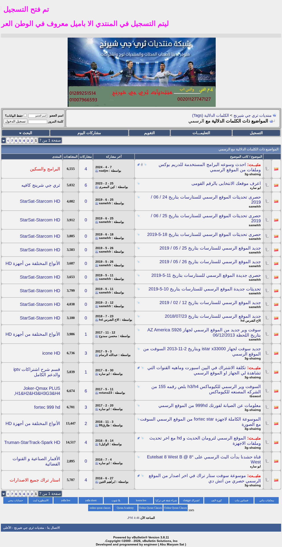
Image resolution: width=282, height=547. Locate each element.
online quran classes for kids (100, 508)
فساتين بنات (241, 500)
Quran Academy (125, 507)
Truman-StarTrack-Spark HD (32, 442)
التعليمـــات (201, 133)
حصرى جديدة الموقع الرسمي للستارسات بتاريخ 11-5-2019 (206, 275)
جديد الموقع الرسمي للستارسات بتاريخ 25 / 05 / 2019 (210, 248)
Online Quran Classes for (175, 508)
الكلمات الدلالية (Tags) (210, 115)
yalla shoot (90, 500)
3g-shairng (253, 174)
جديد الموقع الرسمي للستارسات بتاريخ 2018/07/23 (213, 316)
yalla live (65, 500)
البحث (27, 133)
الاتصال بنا (53, 527)
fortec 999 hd (47, 407)
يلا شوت (115, 500)
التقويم (149, 133)
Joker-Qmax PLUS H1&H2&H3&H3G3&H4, (37, 391)
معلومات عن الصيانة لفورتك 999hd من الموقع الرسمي (209, 405)
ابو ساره (255, 188)
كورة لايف (216, 500)
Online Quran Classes (150, 507)
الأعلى (7, 527)
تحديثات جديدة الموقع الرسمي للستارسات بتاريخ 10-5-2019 (204, 288)
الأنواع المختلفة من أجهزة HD (33, 263)
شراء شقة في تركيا (166, 500)
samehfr (255, 206)
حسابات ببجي (15, 500)
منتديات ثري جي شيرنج (253, 115)
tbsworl (255, 396)
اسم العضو (56, 115)
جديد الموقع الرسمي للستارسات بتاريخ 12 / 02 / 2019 (210, 302)
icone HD (51, 353)
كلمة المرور (55, 121)
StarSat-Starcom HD (40, 201)
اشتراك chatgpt (191, 500)
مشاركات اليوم (89, 133)
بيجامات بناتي (266, 500)
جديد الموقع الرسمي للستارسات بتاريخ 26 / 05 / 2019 (210, 261)
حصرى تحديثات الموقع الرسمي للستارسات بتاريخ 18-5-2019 (204, 234)
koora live (141, 500)
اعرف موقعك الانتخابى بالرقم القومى (226, 183)
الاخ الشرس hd (251, 320)
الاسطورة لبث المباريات (40, 501)
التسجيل (256, 133)
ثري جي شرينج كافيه (40, 185)
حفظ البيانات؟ (14, 115)
